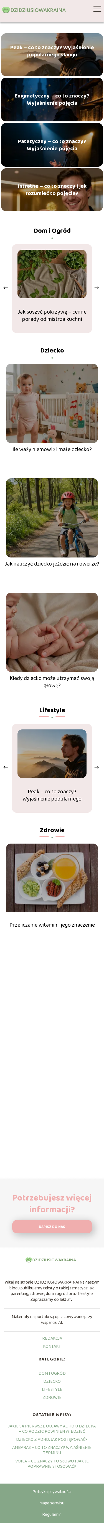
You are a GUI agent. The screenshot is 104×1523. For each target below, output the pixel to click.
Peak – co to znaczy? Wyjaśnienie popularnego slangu (52, 51)
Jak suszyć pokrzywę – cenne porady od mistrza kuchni (52, 315)
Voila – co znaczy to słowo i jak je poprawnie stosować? (52, 1464)
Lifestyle (52, 710)
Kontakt (52, 1346)
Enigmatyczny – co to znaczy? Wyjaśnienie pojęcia (52, 99)
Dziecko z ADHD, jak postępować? (52, 1439)
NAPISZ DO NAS (52, 1227)
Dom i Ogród (52, 231)
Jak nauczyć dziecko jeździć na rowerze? (52, 563)
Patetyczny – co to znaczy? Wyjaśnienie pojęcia (52, 145)
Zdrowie (52, 830)
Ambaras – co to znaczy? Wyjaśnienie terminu (52, 1450)
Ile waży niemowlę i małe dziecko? (52, 449)
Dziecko (52, 350)
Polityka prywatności (51, 1491)
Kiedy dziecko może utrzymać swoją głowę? (52, 682)
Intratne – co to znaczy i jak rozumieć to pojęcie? (52, 189)
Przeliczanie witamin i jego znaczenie (52, 925)
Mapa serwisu (51, 1503)
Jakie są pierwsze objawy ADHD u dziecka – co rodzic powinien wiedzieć (52, 1429)
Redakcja (52, 1338)
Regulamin (52, 1514)
